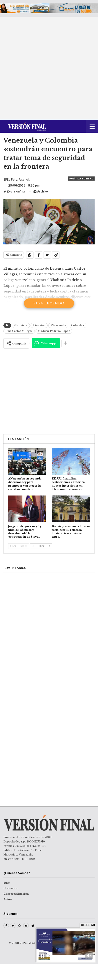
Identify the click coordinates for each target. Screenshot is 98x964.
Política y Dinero (81, 178)
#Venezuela (58, 325)
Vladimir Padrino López (54, 331)
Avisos (7, 899)
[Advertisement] (49, 68)
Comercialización (16, 893)
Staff (6, 882)
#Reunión (39, 325)
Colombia (77, 325)
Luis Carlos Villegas (19, 331)
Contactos (10, 888)
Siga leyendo (49, 303)
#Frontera (21, 325)
